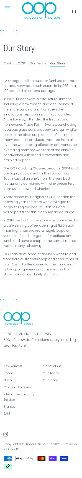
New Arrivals (13, 366)
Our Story (57, 63)
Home (8, 373)
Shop (7, 380)
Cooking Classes (17, 387)
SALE (6, 413)
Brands (9, 406)
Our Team (37, 63)
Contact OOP (14, 63)
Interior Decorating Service (18, 397)
